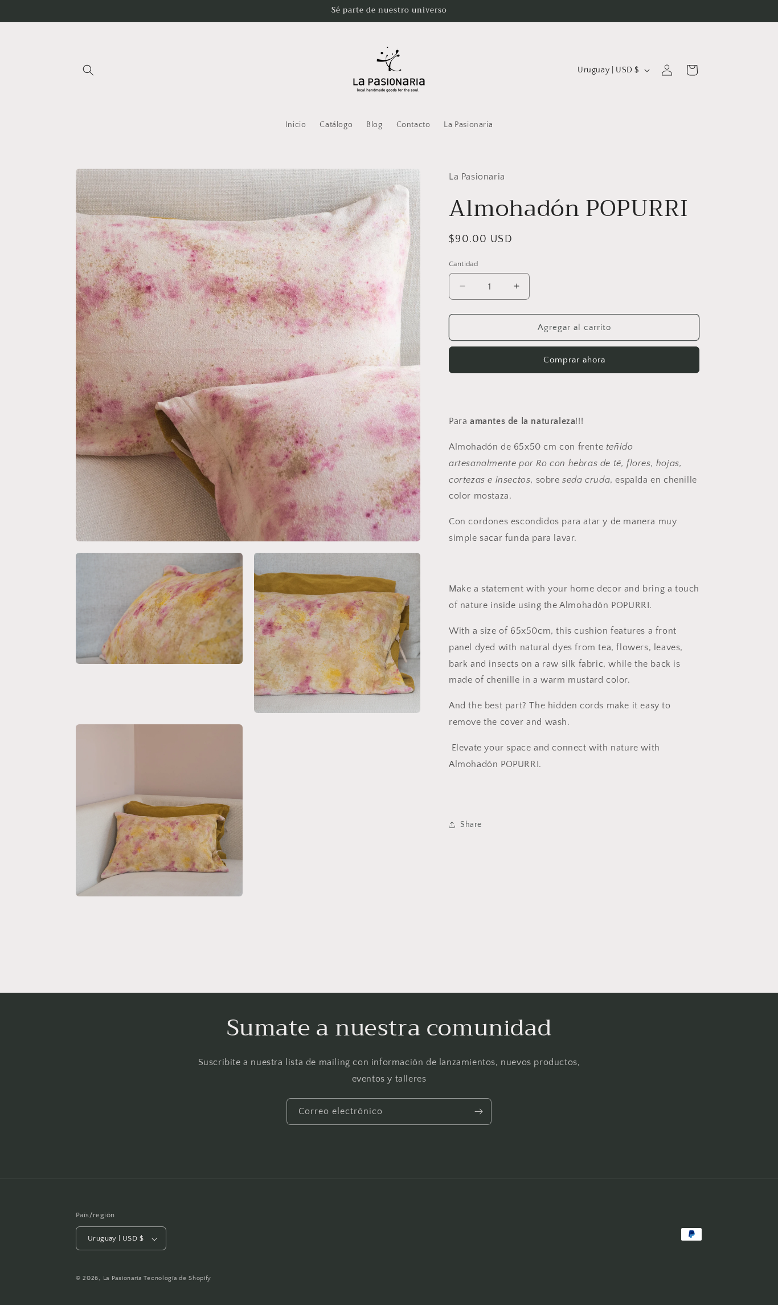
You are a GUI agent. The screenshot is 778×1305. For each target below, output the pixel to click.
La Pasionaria (122, 1278)
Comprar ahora (574, 360)
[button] (88, 70)
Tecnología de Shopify (177, 1278)
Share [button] (471, 824)
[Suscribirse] (478, 1111)
